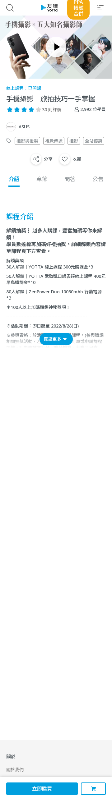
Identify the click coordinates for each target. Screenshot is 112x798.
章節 (42, 179)
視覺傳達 (54, 141)
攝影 (73, 141)
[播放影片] (56, 47)
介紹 (14, 179)
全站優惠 (93, 141)
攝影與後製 (27, 141)
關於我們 (15, 770)
